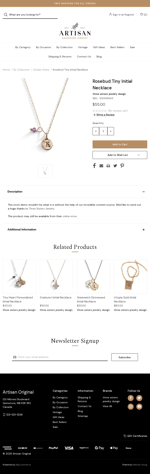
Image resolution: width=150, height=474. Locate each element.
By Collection (65, 47)
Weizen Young (140, 464)
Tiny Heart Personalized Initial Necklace (18, 300)
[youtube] (139, 406)
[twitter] (139, 397)
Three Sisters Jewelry (41, 208)
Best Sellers (117, 47)
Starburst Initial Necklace (56, 297)
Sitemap (83, 416)
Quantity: (98, 123)
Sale (132, 47)
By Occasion (43, 47)
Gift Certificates (137, 436)
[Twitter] (115, 165)
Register (129, 14)
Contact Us (84, 56)
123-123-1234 (14, 414)
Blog (99, 56)
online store (70, 216)
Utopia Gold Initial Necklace (125, 300)
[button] (75, 191)
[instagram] (130, 406)
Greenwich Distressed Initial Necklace (91, 300)
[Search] (7, 15)
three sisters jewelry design (111, 399)
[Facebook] (94, 165)
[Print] (108, 165)
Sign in (117, 14)
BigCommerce (23, 464)
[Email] (101, 165)
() (145, 14)
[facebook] (130, 397)
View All (107, 406)
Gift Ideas (99, 47)
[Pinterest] (122, 165)
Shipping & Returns (60, 56)
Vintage (83, 47)
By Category (23, 47)
